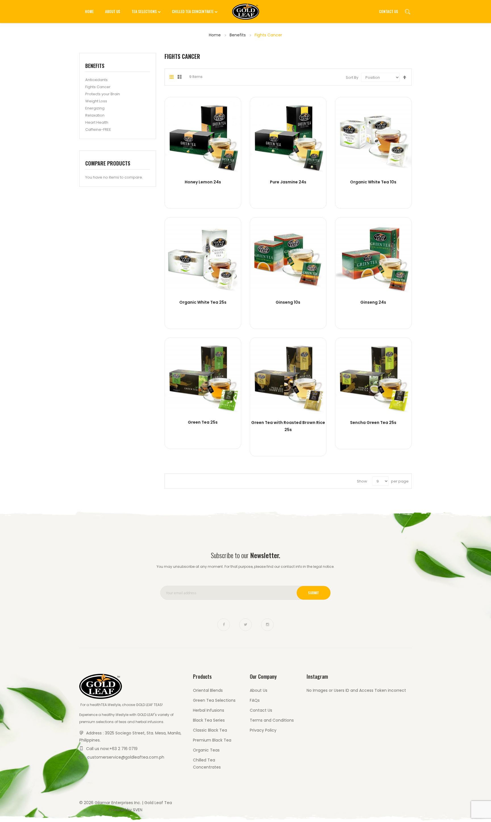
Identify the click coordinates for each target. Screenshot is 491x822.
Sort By (352, 77)
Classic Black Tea (210, 730)
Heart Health (96, 122)
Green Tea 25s (203, 422)
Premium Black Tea (212, 740)
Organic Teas (206, 750)
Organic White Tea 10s (373, 182)
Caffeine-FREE (98, 129)
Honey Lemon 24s (203, 182)
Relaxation (95, 115)
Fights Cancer (98, 87)
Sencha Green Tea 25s (373, 422)
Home (215, 35)
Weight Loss (96, 101)
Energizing (95, 108)
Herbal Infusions (208, 710)
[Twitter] (245, 624)
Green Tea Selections (214, 700)
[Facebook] (223, 624)
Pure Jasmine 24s (288, 182)
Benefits (238, 35)
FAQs (255, 700)
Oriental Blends (208, 690)
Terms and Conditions (272, 720)
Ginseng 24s (373, 302)
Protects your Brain (102, 94)
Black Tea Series (209, 720)
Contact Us (388, 11)
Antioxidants (96, 79)
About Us (258, 690)
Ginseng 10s (288, 302)
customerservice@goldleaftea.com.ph (125, 757)
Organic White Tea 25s (202, 302)
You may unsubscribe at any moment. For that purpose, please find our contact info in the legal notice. (245, 566)
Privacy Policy (263, 730)
